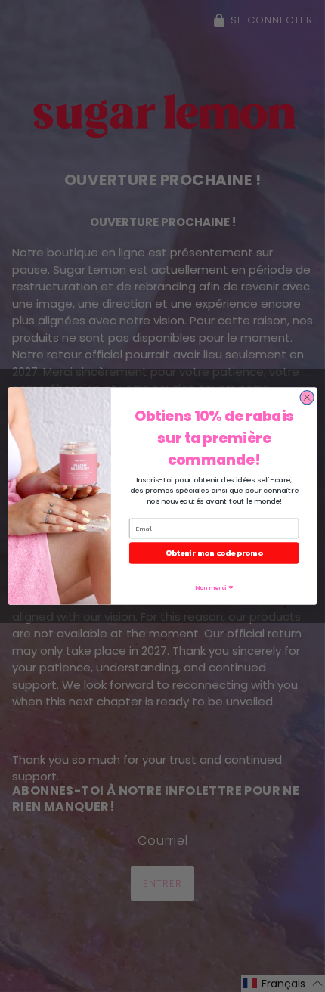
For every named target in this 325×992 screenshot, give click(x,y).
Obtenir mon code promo (214, 553)
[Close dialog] (307, 398)
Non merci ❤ (214, 587)
